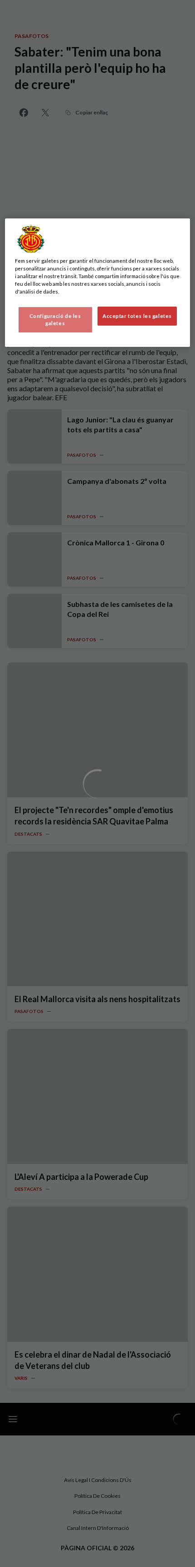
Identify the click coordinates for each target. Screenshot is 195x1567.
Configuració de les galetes (55, 319)
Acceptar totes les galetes (137, 316)
